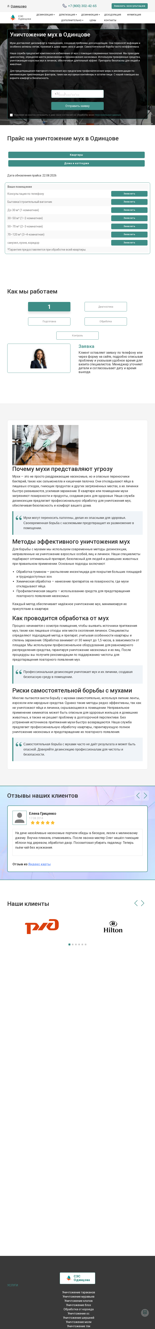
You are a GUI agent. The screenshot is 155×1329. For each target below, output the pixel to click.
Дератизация (67, 14)
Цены (93, 20)
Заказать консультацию (130, 6)
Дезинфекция (89, 14)
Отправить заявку (77, 106)
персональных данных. (108, 115)
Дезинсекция (44, 14)
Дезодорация (112, 14)
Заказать (129, 193)
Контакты (110, 20)
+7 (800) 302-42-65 (82, 6)
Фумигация (134, 14)
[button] (138, 795)
